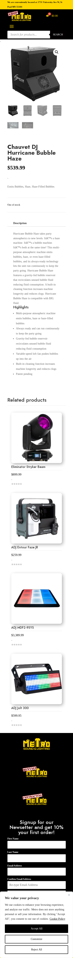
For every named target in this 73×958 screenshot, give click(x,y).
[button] (56, 52)
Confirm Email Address (19, 879)
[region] (36, 925)
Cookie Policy (57, 918)
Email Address (14, 865)
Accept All (36, 928)
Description (20, 223)
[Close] (69, 895)
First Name (12, 838)
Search (58, 34)
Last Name (12, 852)
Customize (36, 939)
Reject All (36, 949)
